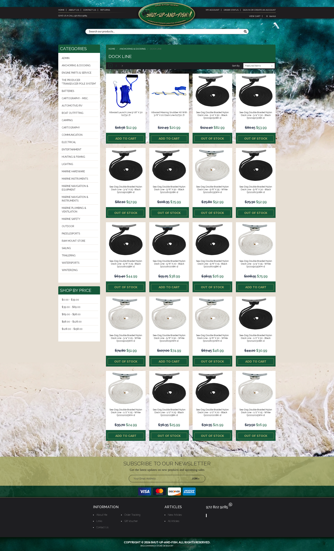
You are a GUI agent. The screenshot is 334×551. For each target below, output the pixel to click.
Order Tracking (132, 514)
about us (74, 10)
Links (99, 521)
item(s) (271, 16)
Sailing (66, 248)
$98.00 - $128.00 (72, 321)
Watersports (70, 262)
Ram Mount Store (73, 240)
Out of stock (212, 138)
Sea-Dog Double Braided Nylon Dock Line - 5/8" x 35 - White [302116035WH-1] (212, 189)
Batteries (68, 91)
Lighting (67, 164)
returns (105, 10)
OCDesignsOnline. (184, 546)
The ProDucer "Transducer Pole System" (79, 82)
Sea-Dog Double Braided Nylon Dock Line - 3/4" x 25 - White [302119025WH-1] (125, 338)
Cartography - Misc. (75, 98)
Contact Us (102, 527)
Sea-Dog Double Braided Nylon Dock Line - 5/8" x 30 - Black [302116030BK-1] (255, 189)
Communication (72, 134)
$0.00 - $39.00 (70, 299)
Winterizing (70, 270)
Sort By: (236, 65)
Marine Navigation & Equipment (75, 188)
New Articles (175, 514)
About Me (101, 514)
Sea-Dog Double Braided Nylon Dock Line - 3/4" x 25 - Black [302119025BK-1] (125, 189)
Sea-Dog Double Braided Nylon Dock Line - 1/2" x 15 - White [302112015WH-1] (255, 412)
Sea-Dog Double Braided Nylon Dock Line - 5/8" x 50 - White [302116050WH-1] (169, 338)
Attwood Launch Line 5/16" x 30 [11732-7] (126, 113)
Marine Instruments (75, 178)
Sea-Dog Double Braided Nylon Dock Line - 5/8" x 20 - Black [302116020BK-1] (169, 264)
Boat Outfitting (72, 113)
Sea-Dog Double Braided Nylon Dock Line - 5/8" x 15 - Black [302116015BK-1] (212, 264)
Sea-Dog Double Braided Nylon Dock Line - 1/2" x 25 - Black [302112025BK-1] (169, 412)
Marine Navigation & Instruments (75, 199)
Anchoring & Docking (76, 65)
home (61, 10)
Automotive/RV (72, 105)
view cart (254, 16)
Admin (65, 58)
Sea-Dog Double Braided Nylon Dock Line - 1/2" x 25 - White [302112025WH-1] (125, 412)
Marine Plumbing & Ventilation (74, 210)
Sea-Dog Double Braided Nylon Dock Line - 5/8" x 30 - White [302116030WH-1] (212, 338)
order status (231, 10)
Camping (67, 120)
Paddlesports (71, 233)
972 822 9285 (217, 507)
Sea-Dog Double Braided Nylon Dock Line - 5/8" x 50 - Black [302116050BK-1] (169, 189)
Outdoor (68, 226)
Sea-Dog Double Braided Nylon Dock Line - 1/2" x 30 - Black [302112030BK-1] (255, 338)
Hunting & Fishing (73, 156)
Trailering (68, 255)
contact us (89, 10)
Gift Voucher (131, 521)
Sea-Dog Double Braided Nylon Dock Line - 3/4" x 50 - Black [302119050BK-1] (212, 115)
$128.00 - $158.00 (72, 329)
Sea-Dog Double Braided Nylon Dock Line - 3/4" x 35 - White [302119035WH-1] (255, 264)
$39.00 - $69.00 (71, 307)
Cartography (71, 127)
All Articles (173, 521)
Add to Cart (125, 138)
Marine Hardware (73, 171)
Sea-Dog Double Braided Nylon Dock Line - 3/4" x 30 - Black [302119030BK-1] (255, 115)
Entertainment (71, 149)
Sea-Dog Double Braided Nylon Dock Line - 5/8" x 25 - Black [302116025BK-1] (125, 264)
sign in (246, 10)
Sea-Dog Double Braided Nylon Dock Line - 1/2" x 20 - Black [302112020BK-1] (212, 412)
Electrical (69, 142)
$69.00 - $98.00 (71, 314)
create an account (265, 10)
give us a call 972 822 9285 (72, 15)
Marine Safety (71, 219)
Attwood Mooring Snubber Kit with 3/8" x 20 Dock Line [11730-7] (169, 113)
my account (212, 10)
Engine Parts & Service (76, 72)
